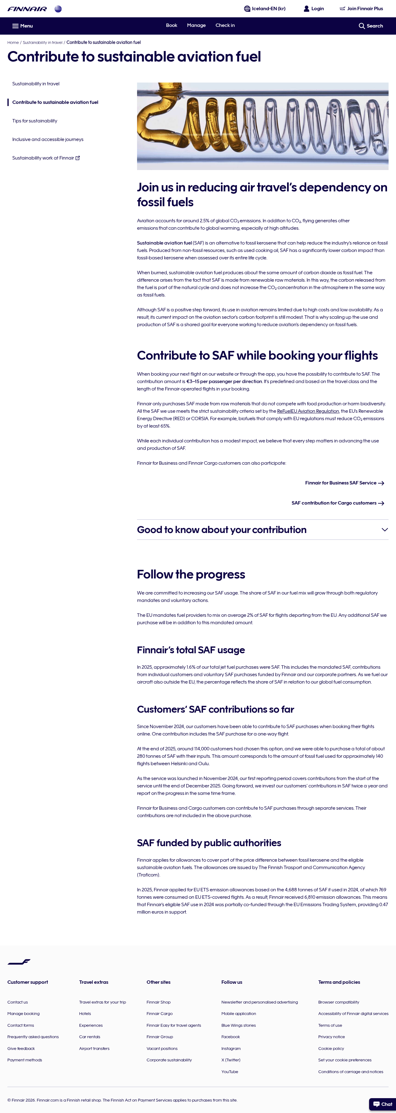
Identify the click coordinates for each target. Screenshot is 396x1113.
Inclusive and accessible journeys (48, 139)
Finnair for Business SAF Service (341, 483)
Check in (225, 25)
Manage (196, 25)
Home (13, 42)
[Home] (27, 9)
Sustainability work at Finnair (43, 158)
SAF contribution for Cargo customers (334, 503)
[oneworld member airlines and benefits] (58, 9)
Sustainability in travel (42, 42)
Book (171, 25)
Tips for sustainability (34, 121)
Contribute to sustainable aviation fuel (52, 103)
